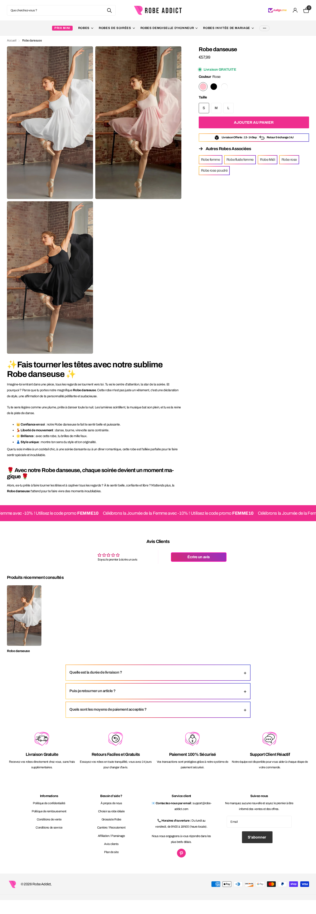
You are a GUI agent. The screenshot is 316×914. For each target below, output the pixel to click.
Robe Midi (267, 159)
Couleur (209, 77)
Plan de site (111, 852)
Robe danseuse (18, 651)
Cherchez (109, 10)
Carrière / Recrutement (111, 827)
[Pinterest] (181, 853)
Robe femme (210, 159)
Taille (203, 97)
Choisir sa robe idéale (111, 811)
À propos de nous (111, 803)
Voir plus (264, 28)
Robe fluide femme (240, 159)
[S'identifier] (295, 10)
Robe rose (289, 159)
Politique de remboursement (49, 811)
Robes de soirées (115, 28)
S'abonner (257, 837)
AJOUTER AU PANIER (254, 122)
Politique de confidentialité (49, 803)
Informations (49, 796)
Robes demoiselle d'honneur (167, 28)
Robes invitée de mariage (226, 28)
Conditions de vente (49, 819)
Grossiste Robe (111, 819)
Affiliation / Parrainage (111, 836)
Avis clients (111, 844)
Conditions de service (49, 827)
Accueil (11, 40)
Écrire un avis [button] (198, 557)
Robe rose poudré (214, 170)
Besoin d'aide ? (111, 796)
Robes (84, 28)
